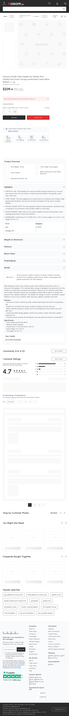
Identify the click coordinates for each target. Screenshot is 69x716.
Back (5, 16)
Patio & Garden (12, 16)
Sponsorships (33, 654)
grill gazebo (34, 601)
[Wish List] (49, 3)
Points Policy (52, 639)
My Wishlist (32, 668)
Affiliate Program (34, 641)
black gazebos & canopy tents (37, 595)
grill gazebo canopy (10, 607)
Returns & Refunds (53, 631)
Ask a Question (59, 351)
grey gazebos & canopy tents (13, 595)
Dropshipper (33, 636)
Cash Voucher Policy (54, 636)
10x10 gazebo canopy (49, 607)
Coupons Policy (52, 634)
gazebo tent (47, 601)
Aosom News (33, 631)
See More (54, 513)
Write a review (59, 359)
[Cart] (65, 3)
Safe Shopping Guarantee (56, 649)
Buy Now (14, 117)
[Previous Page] (25, 505)
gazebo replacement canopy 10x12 (15, 601)
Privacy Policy (16, 668)
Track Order (33, 666)
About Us (32, 629)
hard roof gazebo (9, 613)
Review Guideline (53, 646)
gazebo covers (56, 595)
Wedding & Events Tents (25, 16)
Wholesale (32, 649)
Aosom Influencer (34, 639)
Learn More (18, 365)
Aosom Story (33, 644)
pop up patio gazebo (26, 613)
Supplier (31, 651)
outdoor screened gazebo (29, 607)
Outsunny (39, 223)
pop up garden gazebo (45, 613)
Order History (33, 663)
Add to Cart (38, 117)
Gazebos (36, 16)
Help (30, 671)
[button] (34, 187)
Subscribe (21, 649)
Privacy (50, 641)
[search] (64, 9)
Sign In (31, 660)
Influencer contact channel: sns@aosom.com (16, 708)
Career (31, 646)
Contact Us (32, 634)
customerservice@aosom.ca (11, 706)
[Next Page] (44, 505)
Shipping (51, 629)
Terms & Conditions (54, 644)
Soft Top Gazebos (44, 16)
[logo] (16, 3)
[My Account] (57, 4)
